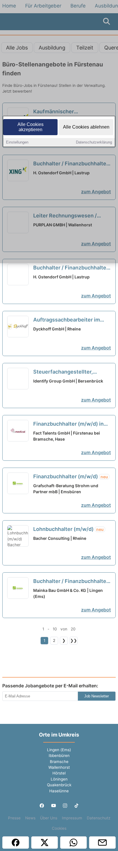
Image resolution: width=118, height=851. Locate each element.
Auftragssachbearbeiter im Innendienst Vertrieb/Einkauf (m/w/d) (69, 320)
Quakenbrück (59, 785)
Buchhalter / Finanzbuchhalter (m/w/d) (70, 581)
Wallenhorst (59, 767)
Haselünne (59, 791)
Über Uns (48, 818)
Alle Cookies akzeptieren (30, 127)
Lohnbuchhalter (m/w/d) (68, 529)
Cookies (59, 828)
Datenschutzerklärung (94, 142)
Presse (14, 818)
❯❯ (73, 640)
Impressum (72, 818)
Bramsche (59, 761)
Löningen (59, 779)
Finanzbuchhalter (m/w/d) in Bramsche (68, 424)
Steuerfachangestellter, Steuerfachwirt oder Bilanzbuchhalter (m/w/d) (70, 372)
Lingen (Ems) (59, 749)
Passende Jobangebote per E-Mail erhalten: (50, 686)
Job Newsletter (96, 696)
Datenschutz (98, 818)
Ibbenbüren (59, 755)
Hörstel (59, 773)
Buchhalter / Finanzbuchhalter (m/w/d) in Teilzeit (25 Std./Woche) (70, 268)
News (30, 818)
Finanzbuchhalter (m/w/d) (70, 476)
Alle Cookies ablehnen (86, 127)
